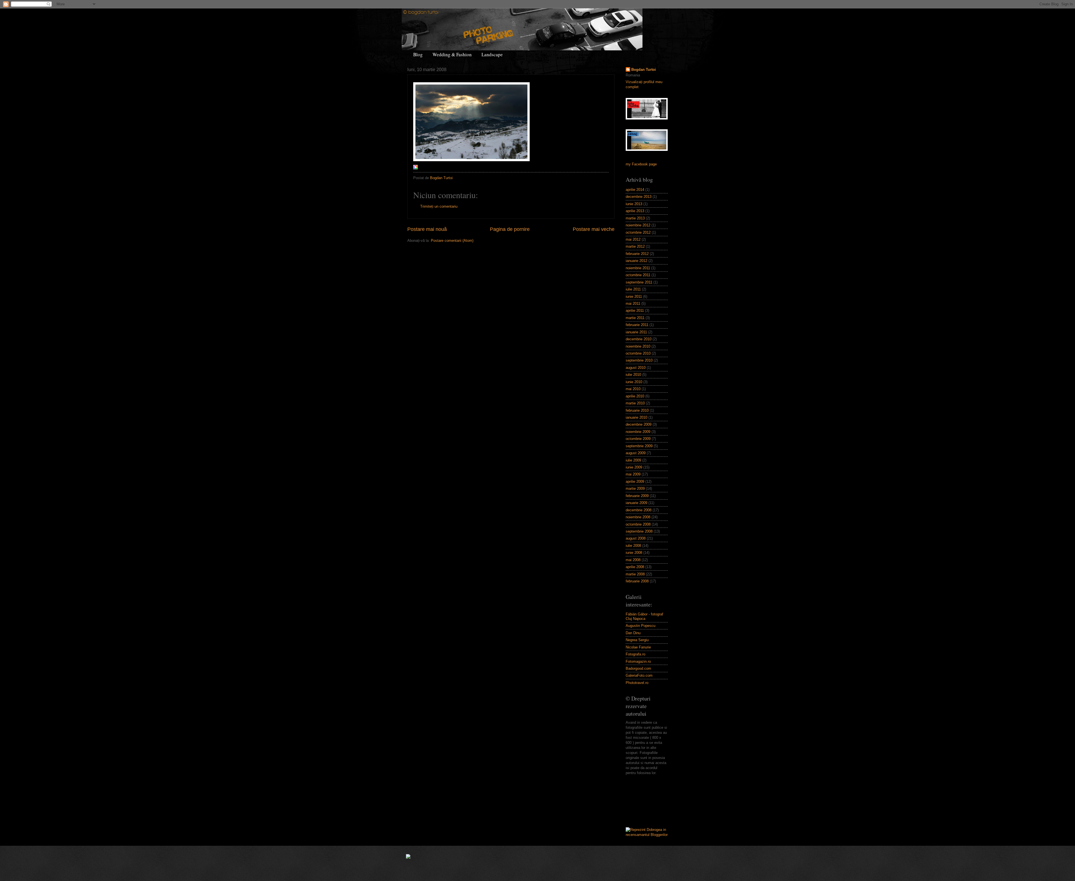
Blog (418, 54)
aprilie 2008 (635, 567)
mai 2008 (633, 560)
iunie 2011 (634, 296)
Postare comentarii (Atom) (452, 240)
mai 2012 (633, 239)
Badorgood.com (638, 668)
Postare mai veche (593, 229)
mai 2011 (633, 303)
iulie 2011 (633, 289)
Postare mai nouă (427, 229)
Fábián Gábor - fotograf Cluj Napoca (644, 616)
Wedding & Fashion (452, 54)
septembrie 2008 (639, 531)
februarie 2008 (637, 581)
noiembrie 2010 (638, 346)
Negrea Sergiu (637, 640)
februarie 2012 (637, 254)
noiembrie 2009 (638, 432)
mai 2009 (633, 474)
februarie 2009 (637, 496)
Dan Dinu (633, 633)
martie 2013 (635, 218)
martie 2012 (635, 246)
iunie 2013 (634, 204)
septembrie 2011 (639, 282)
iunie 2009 (634, 467)
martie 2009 (635, 488)
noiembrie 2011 (638, 268)
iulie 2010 (633, 374)
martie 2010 (635, 403)
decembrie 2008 (638, 510)
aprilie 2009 (635, 481)
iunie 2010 (634, 382)
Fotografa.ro (635, 654)
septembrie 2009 (639, 446)
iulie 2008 (633, 545)
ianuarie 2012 (636, 261)
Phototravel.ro (637, 683)
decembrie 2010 (638, 339)
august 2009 (636, 453)
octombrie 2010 (638, 353)
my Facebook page (641, 164)
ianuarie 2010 (636, 417)
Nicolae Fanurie (638, 647)
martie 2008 (635, 574)
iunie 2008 (634, 552)
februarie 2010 (637, 410)
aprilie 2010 (635, 396)
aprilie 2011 (635, 310)
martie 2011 (635, 318)
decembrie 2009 (638, 424)
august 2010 (636, 367)
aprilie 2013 (635, 211)
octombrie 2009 (638, 439)
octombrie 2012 (638, 232)
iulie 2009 (633, 460)
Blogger (558, 870)
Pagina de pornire (510, 229)
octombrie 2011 (638, 275)
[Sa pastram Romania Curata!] (643, 801)
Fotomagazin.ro (638, 661)
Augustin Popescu (640, 626)
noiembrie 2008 (638, 517)
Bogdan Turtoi (643, 69)
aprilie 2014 (635, 190)
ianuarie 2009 (636, 503)
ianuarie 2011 (636, 332)
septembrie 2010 (639, 360)
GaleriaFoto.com (639, 675)
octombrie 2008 (638, 524)
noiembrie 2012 (638, 225)
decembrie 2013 (638, 197)
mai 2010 (633, 389)
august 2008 (636, 538)
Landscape (492, 54)
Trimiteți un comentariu (438, 206)
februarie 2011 (637, 325)
